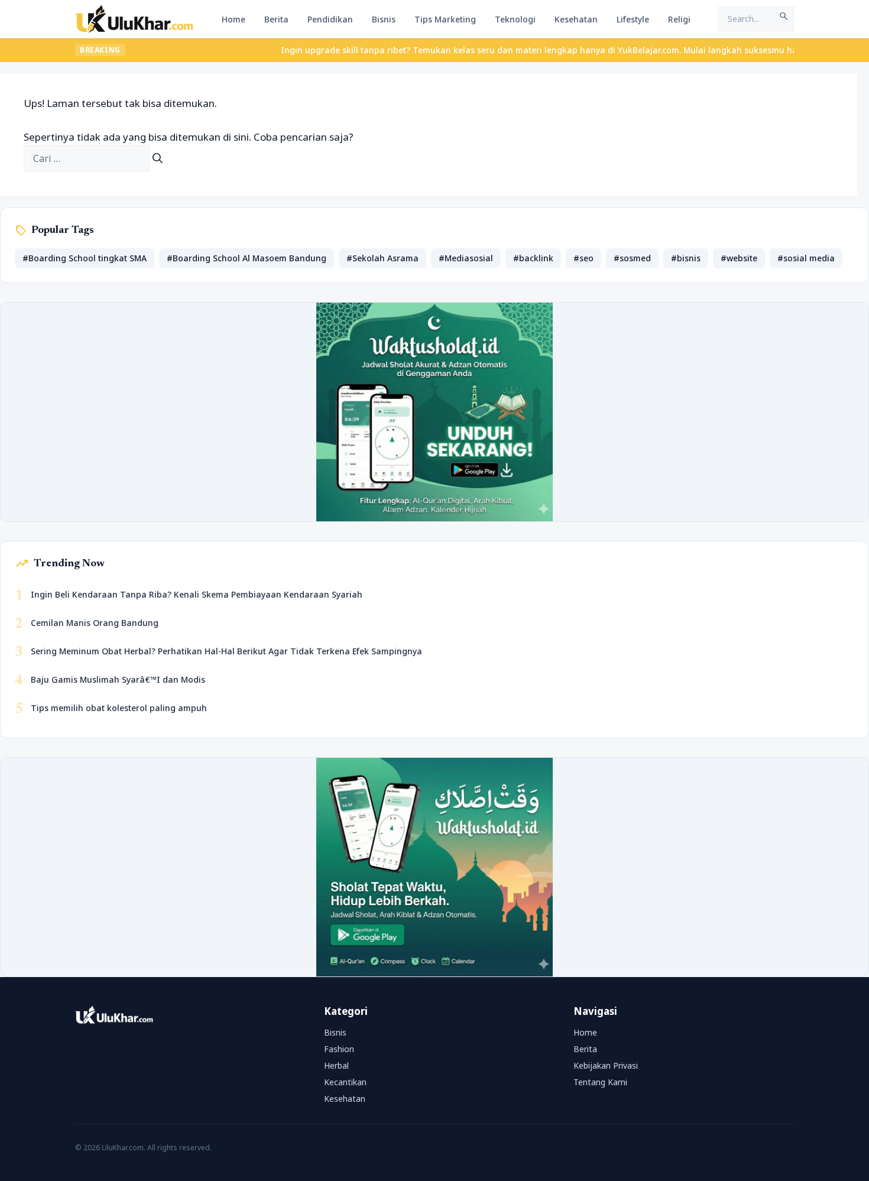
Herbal (336, 1065)
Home (233, 19)
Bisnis (383, 19)
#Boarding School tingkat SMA (84, 258)
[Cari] (157, 158)
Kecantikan (345, 1082)
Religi (679, 19)
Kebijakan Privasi (605, 1065)
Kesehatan (576, 19)
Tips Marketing (445, 19)
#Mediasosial (466, 258)
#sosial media (806, 258)
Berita (276, 19)
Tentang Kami (600, 1082)
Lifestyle (633, 19)
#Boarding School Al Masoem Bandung (246, 258)
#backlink (533, 258)
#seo (583, 258)
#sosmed (632, 258)
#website (739, 258)
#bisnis (686, 258)
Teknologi (515, 19)
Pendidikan (330, 19)
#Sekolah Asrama (382, 258)
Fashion (339, 1049)
